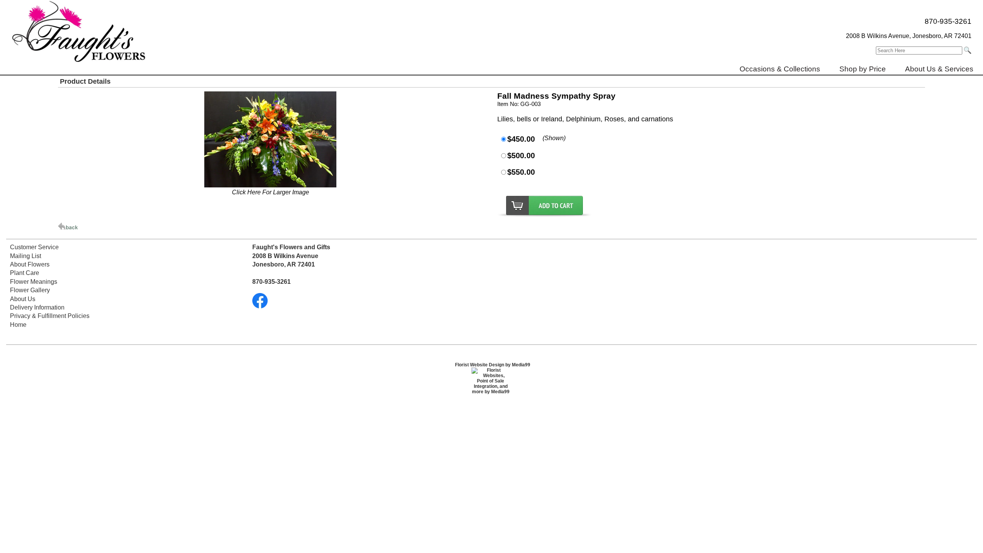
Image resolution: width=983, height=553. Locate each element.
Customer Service (34, 247)
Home (18, 324)
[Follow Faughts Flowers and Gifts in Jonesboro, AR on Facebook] (260, 306)
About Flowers (30, 264)
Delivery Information (37, 307)
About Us (22, 299)
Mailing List (25, 256)
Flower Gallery (30, 290)
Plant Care (24, 273)
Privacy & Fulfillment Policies (49, 316)
